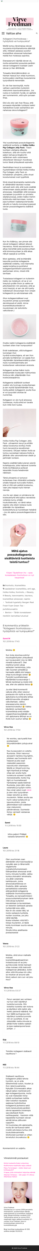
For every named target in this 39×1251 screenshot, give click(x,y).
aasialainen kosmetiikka (15, 589)
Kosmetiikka (20, 585)
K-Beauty (7, 595)
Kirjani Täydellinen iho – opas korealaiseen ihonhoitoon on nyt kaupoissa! (19, 575)
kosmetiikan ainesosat (13, 599)
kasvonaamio (18, 595)
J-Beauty (29, 592)
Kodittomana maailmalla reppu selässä (17, 1165)
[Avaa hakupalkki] (37, 33)
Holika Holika (9, 592)
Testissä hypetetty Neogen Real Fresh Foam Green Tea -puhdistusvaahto (18, 605)
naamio (27, 599)
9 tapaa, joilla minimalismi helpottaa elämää (19, 1172)
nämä (28, 790)
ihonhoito (20, 592)
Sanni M (6, 638)
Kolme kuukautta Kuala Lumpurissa (16, 1163)
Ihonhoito (9, 585)
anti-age (31, 589)
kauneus (28, 595)
